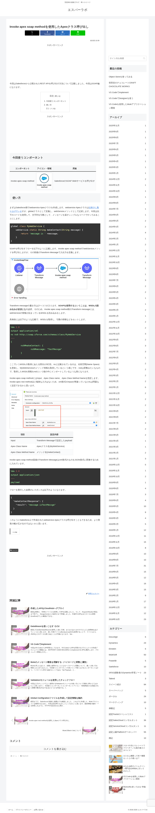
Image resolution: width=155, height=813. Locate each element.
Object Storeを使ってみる (120, 77)
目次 (52, 96)
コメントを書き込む (55, 748)
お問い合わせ (38, 810)
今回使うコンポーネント (56, 101)
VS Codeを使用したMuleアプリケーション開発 (127, 106)
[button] (144, 58)
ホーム (10, 810)
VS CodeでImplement (119, 92)
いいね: (53, 108)
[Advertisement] (55, 63)
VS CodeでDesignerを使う (121, 98)
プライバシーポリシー (23, 810)
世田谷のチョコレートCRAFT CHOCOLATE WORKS (122, 85)
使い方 (49, 105)
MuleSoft (15, 550)
